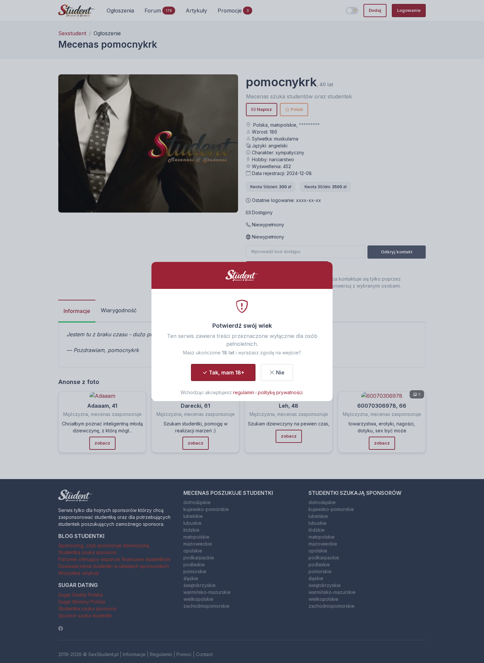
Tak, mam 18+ (226, 372)
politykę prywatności (280, 392)
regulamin (243, 392)
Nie (280, 372)
